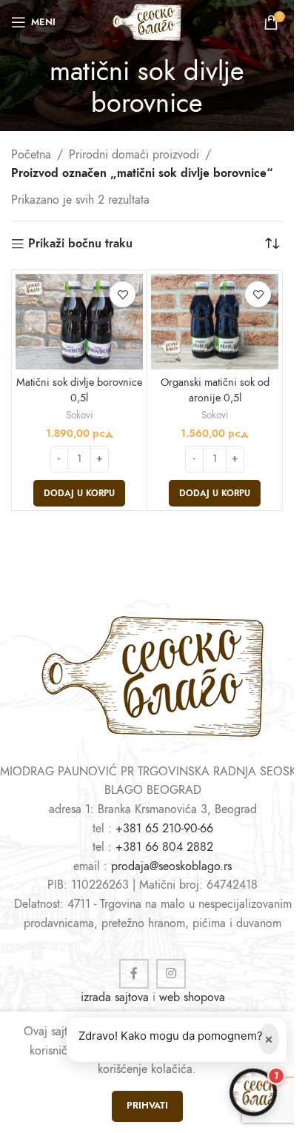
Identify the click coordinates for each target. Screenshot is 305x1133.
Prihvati (147, 1105)
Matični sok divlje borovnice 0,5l (79, 389)
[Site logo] (147, 21)
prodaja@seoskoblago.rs (171, 866)
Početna (31, 155)
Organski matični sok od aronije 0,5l (215, 389)
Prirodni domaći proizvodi (134, 155)
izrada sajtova (115, 997)
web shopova (192, 997)
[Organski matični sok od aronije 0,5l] (214, 322)
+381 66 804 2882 (164, 847)
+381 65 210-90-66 (164, 828)
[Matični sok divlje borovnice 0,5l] (79, 322)
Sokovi (79, 415)
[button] (79, 493)
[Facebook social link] (134, 974)
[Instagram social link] (171, 974)
